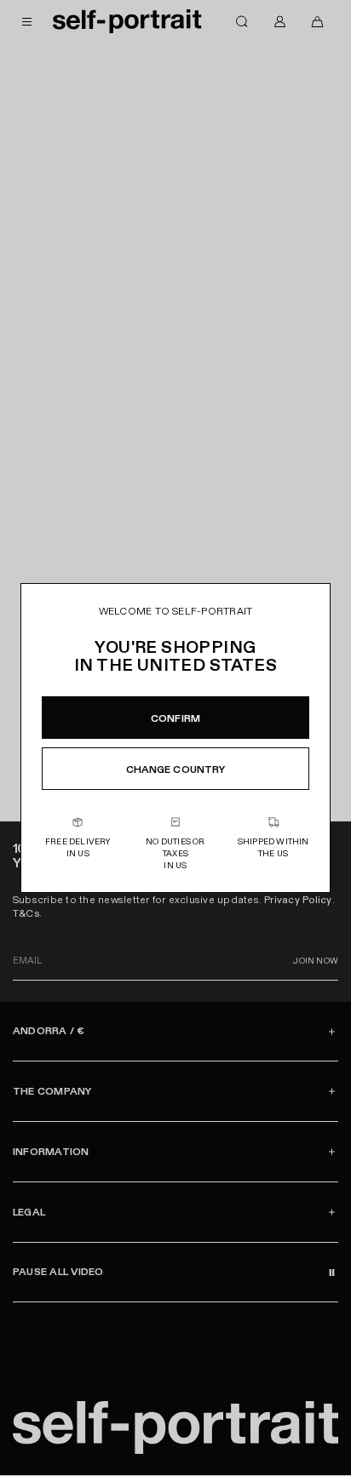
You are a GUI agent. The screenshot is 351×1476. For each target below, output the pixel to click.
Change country (176, 769)
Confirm (175, 718)
